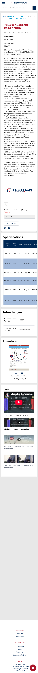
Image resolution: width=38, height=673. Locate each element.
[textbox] (17, 8)
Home (4, 16)
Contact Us (20, 634)
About (20, 649)
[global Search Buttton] (34, 8)
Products (20, 646)
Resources (20, 652)
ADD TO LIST (11, 223)
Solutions (20, 637)
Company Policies (20, 655)
